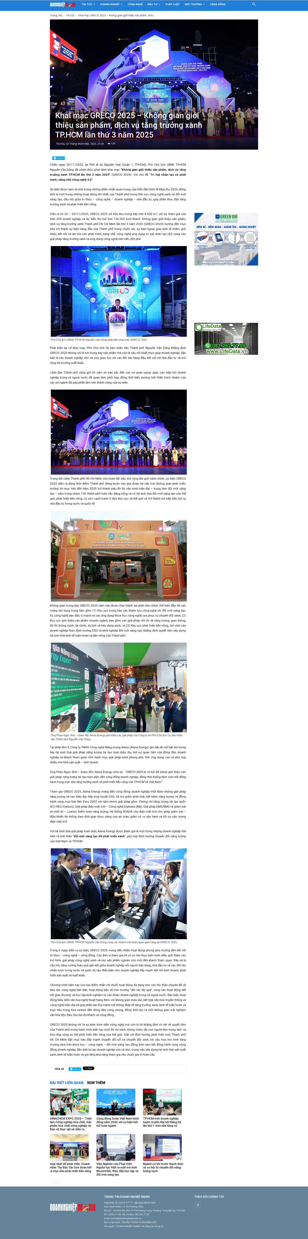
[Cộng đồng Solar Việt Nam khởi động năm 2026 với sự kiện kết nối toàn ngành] (117, 1102)
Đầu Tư (153, 4)
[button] (254, 4)
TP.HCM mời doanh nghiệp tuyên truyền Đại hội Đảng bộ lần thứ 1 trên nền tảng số (162, 1122)
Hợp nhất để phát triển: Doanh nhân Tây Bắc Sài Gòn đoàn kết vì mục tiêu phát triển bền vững (71, 1167)
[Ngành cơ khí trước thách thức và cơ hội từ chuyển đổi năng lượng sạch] (164, 1147)
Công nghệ (135, 4)
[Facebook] (198, 1205)
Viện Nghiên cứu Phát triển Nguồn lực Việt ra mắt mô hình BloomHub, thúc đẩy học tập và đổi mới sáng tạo (117, 1169)
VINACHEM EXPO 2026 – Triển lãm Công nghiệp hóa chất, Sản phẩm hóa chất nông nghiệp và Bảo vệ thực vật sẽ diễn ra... (71, 1124)
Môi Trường (193, 4)
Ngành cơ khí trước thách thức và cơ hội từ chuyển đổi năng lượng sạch (163, 1167)
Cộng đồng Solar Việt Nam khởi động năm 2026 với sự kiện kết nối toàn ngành (117, 1122)
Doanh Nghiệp (110, 4)
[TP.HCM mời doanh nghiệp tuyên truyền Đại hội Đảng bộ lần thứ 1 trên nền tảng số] (164, 1102)
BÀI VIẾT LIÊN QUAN (66, 1083)
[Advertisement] (226, 184)
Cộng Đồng (217, 4)
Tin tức (87, 4)
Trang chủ (56, 15)
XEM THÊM (96, 1083)
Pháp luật (173, 4)
